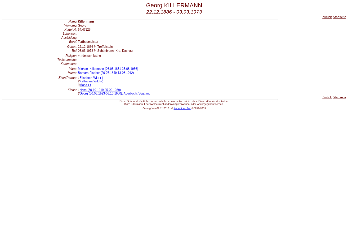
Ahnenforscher (182, 108)
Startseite (339, 17)
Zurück (327, 17)
